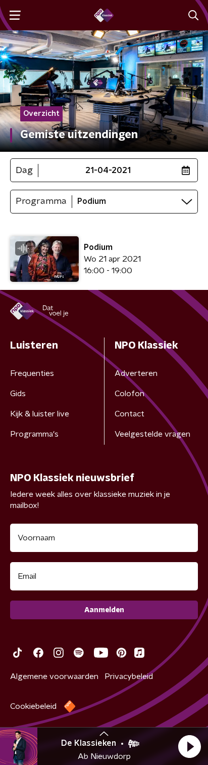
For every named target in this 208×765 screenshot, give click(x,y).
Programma (41, 201)
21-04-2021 (108, 170)
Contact (129, 414)
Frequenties (32, 373)
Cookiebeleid (33, 706)
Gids (18, 394)
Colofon (129, 394)
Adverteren (136, 373)
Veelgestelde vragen (152, 434)
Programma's (34, 434)
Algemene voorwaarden (54, 676)
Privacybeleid (129, 676)
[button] (189, 746)
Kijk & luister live (39, 414)
